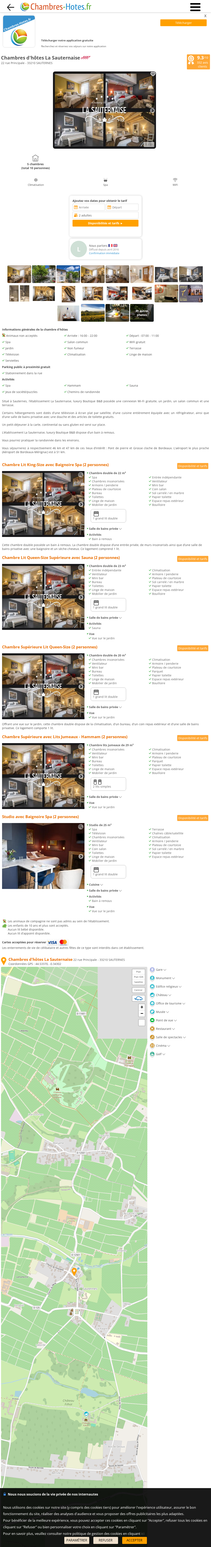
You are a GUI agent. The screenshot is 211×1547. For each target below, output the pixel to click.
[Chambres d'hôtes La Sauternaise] (104, 148)
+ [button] (142, 1007)
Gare (159, 970)
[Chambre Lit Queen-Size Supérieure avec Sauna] (43, 629)
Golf (158, 1054)
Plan (138, 971)
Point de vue (164, 1020)
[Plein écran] (142, 1023)
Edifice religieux (166, 986)
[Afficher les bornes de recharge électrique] (138, 998)
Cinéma (160, 1046)
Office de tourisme (168, 1003)
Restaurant (163, 1029)
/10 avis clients (202, 62)
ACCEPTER (134, 1540)
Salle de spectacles (168, 1037)
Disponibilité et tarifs (192, 466)
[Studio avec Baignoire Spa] (43, 888)
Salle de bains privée (103, 529)
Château (161, 995)
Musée (160, 1012)
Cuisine (94, 884)
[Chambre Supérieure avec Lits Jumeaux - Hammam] (43, 808)
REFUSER (106, 1540)
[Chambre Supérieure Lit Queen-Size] (43, 718)
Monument (163, 978)
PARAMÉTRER (76, 1540)
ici (142, 1533)
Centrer (138, 990)
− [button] (142, 1013)
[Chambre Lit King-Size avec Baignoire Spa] (43, 536)
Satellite (138, 981)
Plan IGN (138, 976)
